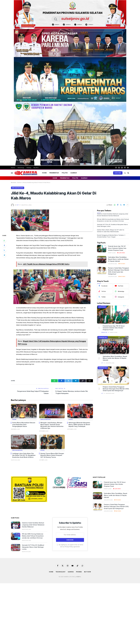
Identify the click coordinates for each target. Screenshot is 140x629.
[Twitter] (4, 250)
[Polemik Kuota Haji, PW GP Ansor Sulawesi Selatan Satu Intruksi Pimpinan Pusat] (101, 248)
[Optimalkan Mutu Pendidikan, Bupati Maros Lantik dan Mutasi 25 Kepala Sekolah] (101, 259)
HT (18, 205)
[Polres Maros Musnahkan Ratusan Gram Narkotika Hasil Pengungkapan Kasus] (24, 411)
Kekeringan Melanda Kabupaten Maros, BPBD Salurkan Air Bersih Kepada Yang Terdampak (79, 424)
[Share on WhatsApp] (114, 204)
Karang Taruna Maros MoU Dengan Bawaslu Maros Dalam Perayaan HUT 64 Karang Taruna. (52, 455)
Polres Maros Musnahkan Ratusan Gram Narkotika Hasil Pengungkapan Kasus (23, 424)
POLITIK (65, 173)
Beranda (13, 182)
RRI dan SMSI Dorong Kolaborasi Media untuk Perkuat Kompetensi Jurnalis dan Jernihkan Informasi (33, 536)
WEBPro (78, 576)
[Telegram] (4, 255)
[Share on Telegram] (123, 204)
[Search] (128, 173)
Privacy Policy (69, 546)
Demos (13, 167)
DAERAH (74, 173)
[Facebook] (4, 245)
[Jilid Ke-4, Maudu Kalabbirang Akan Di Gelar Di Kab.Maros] (30, 230)
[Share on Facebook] (117, 204)
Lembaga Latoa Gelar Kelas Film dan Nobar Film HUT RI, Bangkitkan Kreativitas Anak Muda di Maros (24, 455)
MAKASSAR (102, 307)
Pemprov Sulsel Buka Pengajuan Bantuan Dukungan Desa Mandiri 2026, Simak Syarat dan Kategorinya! (118, 271)
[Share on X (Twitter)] (120, 204)
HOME (44, 173)
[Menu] (12, 173)
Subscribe (117, 173)
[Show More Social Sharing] (127, 204)
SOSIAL (71, 419)
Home (51, 572)
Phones (79, 572)
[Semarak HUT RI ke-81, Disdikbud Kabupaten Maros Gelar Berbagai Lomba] (15, 547)
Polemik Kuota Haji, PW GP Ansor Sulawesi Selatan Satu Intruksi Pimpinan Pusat (117, 248)
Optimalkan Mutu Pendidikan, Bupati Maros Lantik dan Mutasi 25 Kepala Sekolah (118, 259)
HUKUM (14, 419)
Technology (21, 167)
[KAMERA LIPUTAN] (25, 173)
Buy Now (36, 167)
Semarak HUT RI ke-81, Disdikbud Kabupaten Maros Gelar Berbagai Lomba (33, 547)
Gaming (29, 167)
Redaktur (104, 332)
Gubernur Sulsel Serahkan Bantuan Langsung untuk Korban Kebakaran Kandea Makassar (33, 525)
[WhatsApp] (4, 240)
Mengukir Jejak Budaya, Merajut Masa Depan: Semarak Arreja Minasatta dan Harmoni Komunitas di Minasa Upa (51, 425)
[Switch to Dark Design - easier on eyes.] (125, 173)
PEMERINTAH (54, 173)
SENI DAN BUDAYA (17, 188)
